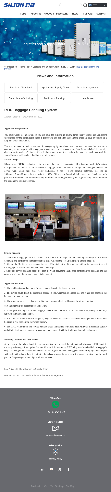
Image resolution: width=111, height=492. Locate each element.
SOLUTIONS (62, 13)
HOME (23, 13)
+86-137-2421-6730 (55, 411)
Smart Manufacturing (21, 98)
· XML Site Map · (57, 486)
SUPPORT (88, 13)
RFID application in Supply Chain (32, 369)
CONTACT (101, 13)
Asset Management (87, 87)
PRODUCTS (49, 13)
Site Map (70, 486)
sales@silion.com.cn (55, 435)
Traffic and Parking (54, 98)
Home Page (25, 66)
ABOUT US (36, 13)
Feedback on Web (39, 486)
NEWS (75, 13)
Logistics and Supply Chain (54, 87)
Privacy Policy (55, 458)
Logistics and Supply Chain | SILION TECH (53, 66)
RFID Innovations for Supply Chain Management (40, 375)
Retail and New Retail (21, 87)
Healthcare (88, 98)
